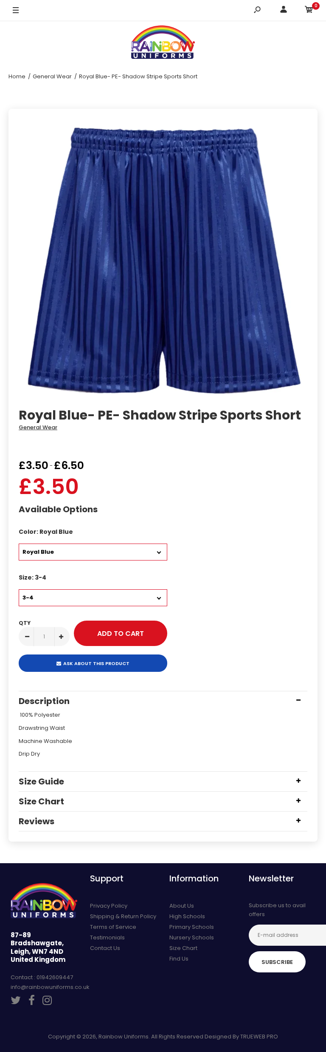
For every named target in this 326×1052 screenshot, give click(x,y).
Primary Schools (191, 927)
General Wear (38, 427)
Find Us (178, 959)
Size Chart (183, 948)
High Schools (187, 916)
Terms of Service (113, 927)
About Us (181, 906)
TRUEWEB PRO (259, 1037)
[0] (309, 11)
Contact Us (105, 948)
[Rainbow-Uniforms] (163, 43)
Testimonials (107, 937)
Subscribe (277, 962)
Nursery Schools (191, 937)
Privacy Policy (108, 906)
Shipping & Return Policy (123, 916)
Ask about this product (96, 663)
